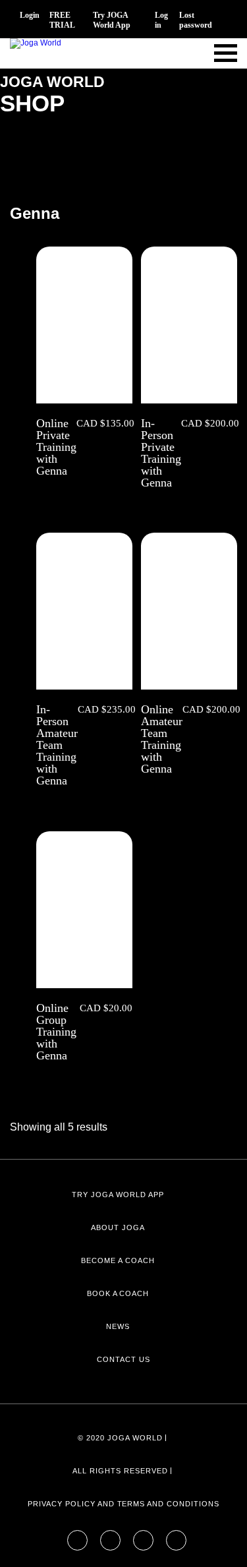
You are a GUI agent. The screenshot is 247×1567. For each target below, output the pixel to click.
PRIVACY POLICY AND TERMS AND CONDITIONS (123, 1504)
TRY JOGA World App (117, 1194)
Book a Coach (118, 1293)
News (118, 1326)
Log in (161, 20)
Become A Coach (117, 1260)
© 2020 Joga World (120, 1438)
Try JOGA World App (111, 20)
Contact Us (123, 1359)
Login (30, 15)
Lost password (195, 20)
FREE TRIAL (62, 20)
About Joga (118, 1227)
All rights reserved (119, 1471)
